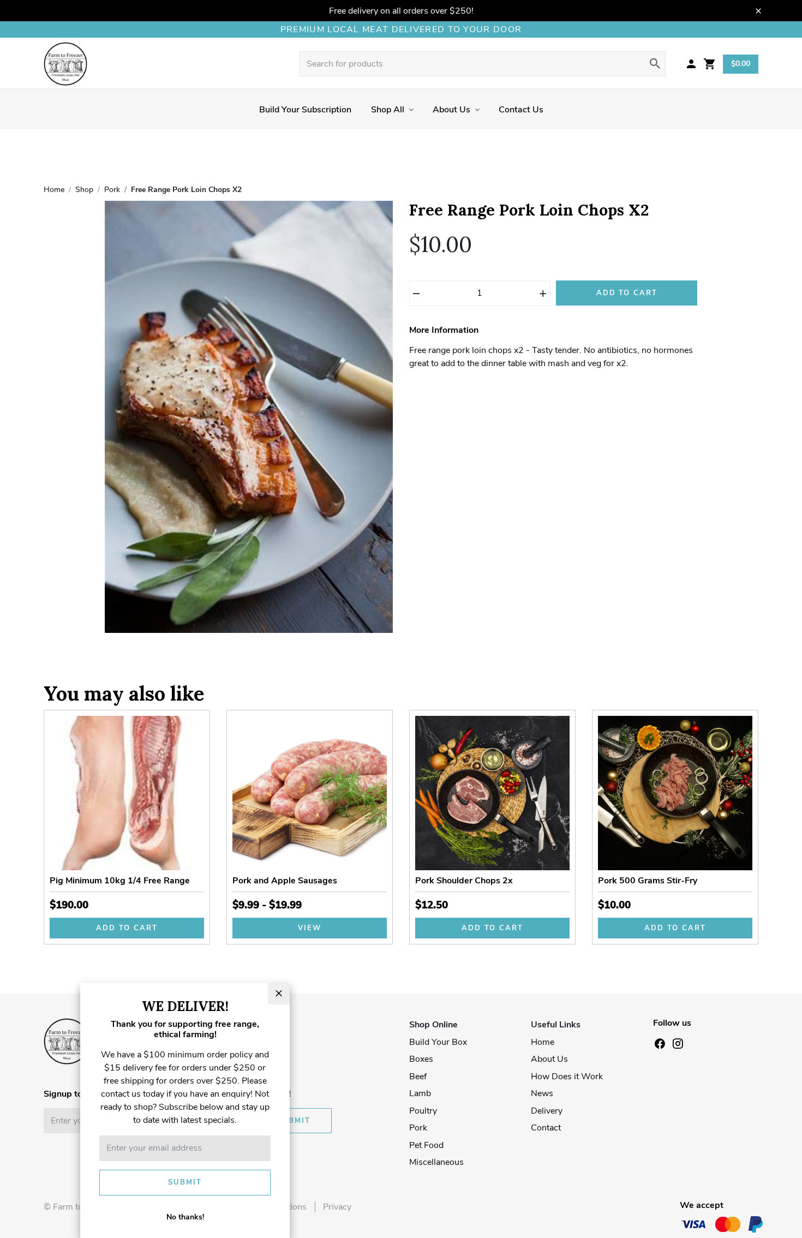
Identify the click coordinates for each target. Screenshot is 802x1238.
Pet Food (426, 1145)
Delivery (546, 1111)
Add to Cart (626, 293)
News (542, 1093)
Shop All (387, 110)
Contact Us (521, 110)
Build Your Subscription (305, 110)
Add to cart (126, 928)
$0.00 (740, 63)
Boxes (421, 1059)
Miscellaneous (436, 1162)
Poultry (423, 1111)
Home (542, 1042)
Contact (546, 1128)
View (309, 928)
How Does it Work (567, 1076)
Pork (418, 1128)
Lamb (420, 1093)
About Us (451, 110)
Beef (418, 1076)
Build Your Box (438, 1042)
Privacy (337, 1207)
